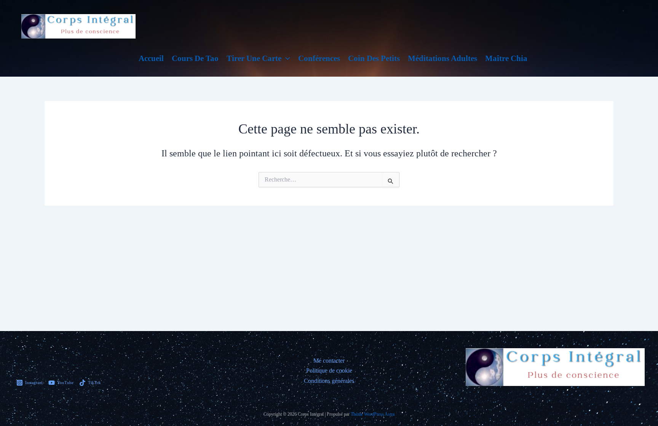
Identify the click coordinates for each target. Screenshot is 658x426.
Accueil (151, 58)
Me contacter (329, 360)
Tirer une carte (254, 58)
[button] (285, 58)
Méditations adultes (442, 58)
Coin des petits (374, 58)
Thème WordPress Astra (372, 414)
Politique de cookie (329, 370)
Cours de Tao (195, 58)
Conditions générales (329, 381)
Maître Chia (506, 58)
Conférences (319, 58)
